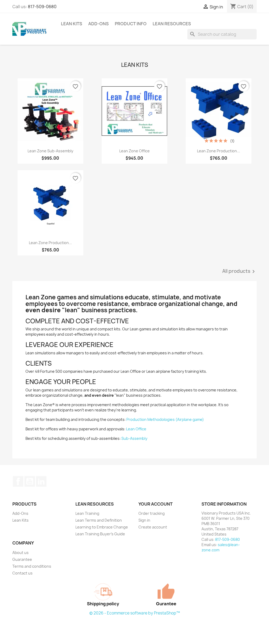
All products (239, 271)
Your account (155, 504)
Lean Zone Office (134, 150)
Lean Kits (71, 24)
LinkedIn (41, 481)
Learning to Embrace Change (101, 527)
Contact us (22, 573)
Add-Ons (98, 24)
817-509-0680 (42, 6)
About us (20, 552)
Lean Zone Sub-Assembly (50, 150)
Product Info (131, 24)
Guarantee (22, 559)
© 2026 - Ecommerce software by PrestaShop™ (134, 613)
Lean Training (87, 513)
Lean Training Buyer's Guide (100, 533)
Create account (152, 527)
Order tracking (151, 513)
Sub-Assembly (134, 438)
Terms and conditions (31, 566)
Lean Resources (172, 24)
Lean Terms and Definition (98, 520)
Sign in (144, 520)
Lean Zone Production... (218, 150)
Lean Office (136, 428)
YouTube (29, 481)
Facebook (18, 481)
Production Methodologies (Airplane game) (165, 419)
